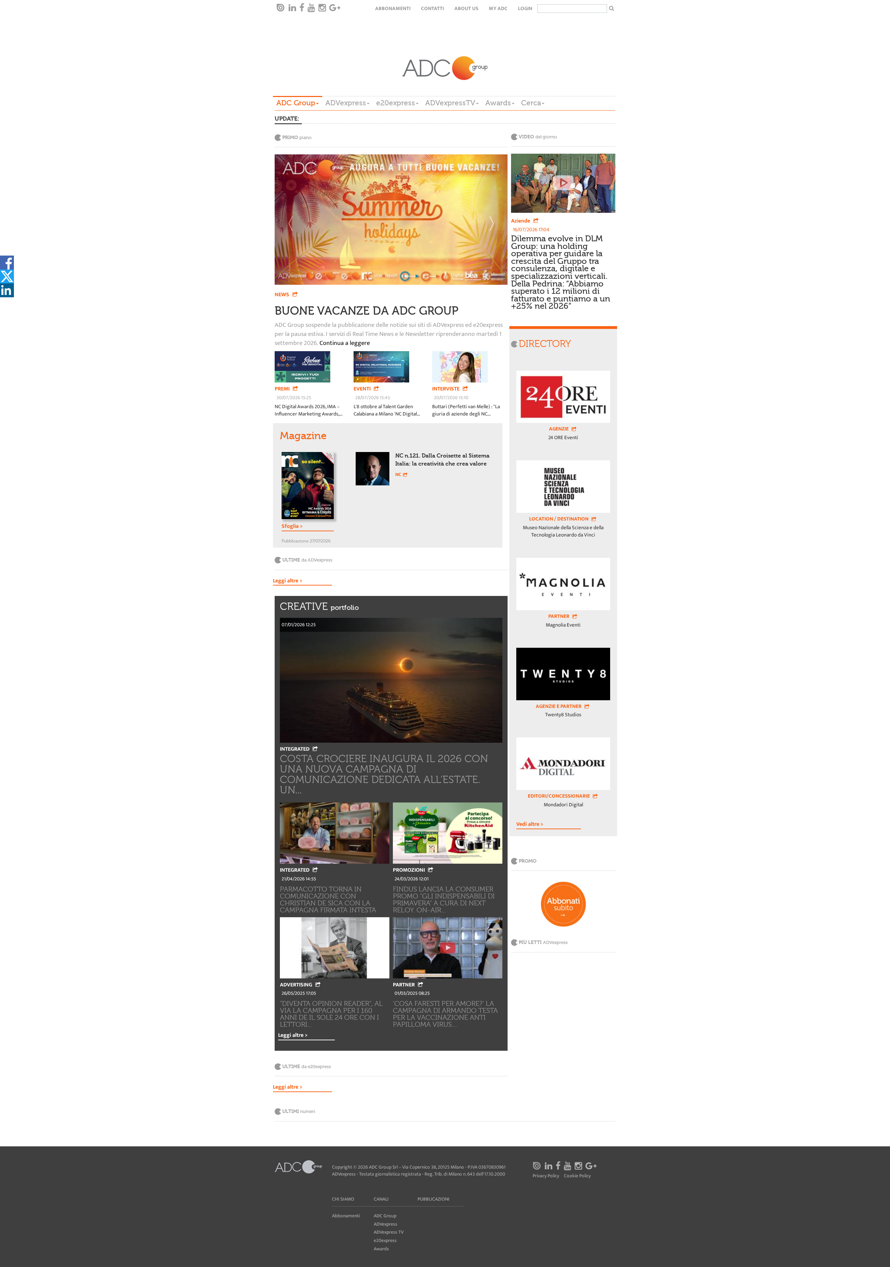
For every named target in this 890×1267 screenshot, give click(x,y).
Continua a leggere (344, 343)
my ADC (498, 8)
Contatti (432, 8)
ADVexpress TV (389, 1232)
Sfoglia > (292, 527)
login (525, 8)
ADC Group (295, 103)
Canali (381, 1199)
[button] (292, 219)
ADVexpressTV (450, 103)
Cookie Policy (577, 1176)
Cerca (531, 103)
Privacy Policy (546, 1176)
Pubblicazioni (434, 1199)
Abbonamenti (393, 8)
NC (398, 474)
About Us (466, 8)
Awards (498, 103)
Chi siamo (343, 1199)
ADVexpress (345, 103)
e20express (395, 103)
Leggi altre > (287, 581)
